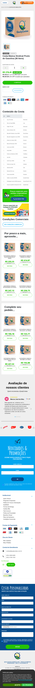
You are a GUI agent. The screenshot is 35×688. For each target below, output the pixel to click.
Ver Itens (9, 266)
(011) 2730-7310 (10, 557)
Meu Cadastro (7, 540)
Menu (5, 2)
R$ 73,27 (17, 74)
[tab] (16, 416)
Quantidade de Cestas (7, 618)
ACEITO (17, 685)
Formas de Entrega (8, 506)
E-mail (17, 470)
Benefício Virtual (7, 515)
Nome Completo (17, 464)
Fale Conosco (7, 511)
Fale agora (11, 564)
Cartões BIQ (6, 509)
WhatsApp (28, 685)
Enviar (17, 646)
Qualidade (6, 504)
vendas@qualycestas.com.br (14, 551)
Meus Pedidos (7, 542)
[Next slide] (31, 408)
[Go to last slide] (4, 408)
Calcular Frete (18, 90)
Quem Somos (7, 498)
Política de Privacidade (9, 513)
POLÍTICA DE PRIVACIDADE (25, 680)
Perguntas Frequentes (9, 500)
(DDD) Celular (5, 612)
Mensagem (4, 630)
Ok (17, 479)
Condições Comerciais (9, 519)
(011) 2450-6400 (10, 555)
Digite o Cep (6, 87)
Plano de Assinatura (8, 517)
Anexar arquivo (5, 624)
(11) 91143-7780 (19, 199)
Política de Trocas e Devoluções (12, 502)
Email (3, 600)
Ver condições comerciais (13, 224)
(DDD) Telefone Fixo (6, 607)
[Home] (14, 2)
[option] (7, 47)
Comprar (17, 82)
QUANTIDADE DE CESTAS (8, 64)
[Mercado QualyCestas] (17, 202)
